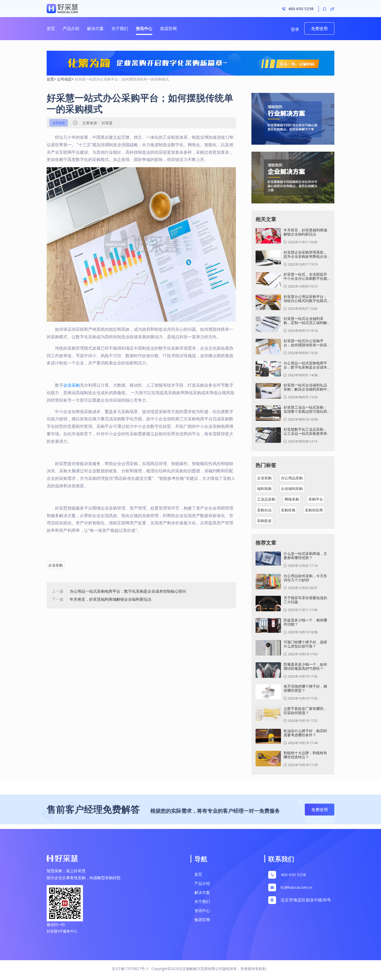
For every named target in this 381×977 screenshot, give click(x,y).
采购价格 (288, 510)
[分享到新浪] (332, 8)
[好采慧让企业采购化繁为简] (190, 63)
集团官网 (168, 28)
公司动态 (64, 79)
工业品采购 (266, 499)
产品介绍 (71, 28)
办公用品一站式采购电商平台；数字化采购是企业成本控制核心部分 (128, 591)
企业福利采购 (292, 488)
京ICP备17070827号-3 (130, 968)
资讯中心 (144, 28)
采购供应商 (314, 510)
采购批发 (264, 520)
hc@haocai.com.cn (296, 887)
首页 (51, 28)
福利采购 (264, 488)
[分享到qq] (324, 8)
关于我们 (119, 28)
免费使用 (319, 28)
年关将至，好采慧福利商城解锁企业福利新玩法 (110, 599)
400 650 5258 (293, 874)
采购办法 (264, 510)
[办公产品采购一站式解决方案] (292, 121)
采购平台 (315, 499)
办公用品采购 (292, 477)
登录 (295, 29)
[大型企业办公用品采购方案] (292, 180)
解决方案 (95, 28)
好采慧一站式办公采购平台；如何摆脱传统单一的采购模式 (122, 79)
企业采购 (71, 385)
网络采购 (292, 499)
